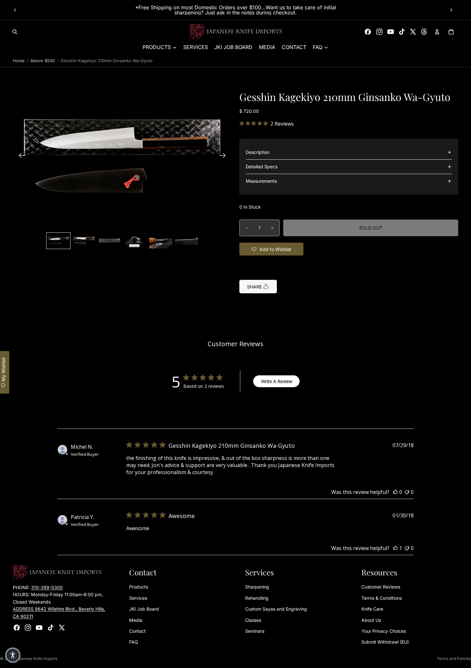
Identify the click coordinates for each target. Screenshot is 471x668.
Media (135, 620)
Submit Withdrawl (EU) (385, 642)
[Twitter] (413, 32)
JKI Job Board (144, 609)
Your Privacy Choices (383, 631)
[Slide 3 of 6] (109, 240)
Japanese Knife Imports (36, 658)
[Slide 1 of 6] (58, 240)
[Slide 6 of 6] (186, 240)
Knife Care (372, 609)
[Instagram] (379, 32)
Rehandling (257, 598)
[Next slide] (451, 10)
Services (138, 598)
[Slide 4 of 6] (135, 240)
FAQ (133, 642)
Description (257, 152)
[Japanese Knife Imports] (235, 32)
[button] (122, 156)
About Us (371, 620)
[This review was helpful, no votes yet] (395, 492)
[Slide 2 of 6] (83, 240)
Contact (137, 631)
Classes (253, 620)
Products (138, 587)
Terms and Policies (454, 658)
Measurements (261, 181)
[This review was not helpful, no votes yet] (407, 492)
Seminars (254, 631)
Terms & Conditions (381, 598)
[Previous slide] (15, 10)
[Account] (437, 32)
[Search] (15, 32)
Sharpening (257, 587)
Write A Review (276, 381)
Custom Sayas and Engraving (276, 609)
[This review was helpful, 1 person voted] (395, 548)
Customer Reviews (380, 587)
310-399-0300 (47, 587)
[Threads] (424, 32)
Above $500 (42, 60)
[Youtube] (390, 32)
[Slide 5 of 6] (160, 240)
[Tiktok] (402, 32)
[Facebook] (368, 32)
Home (19, 60)
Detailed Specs (261, 166)
